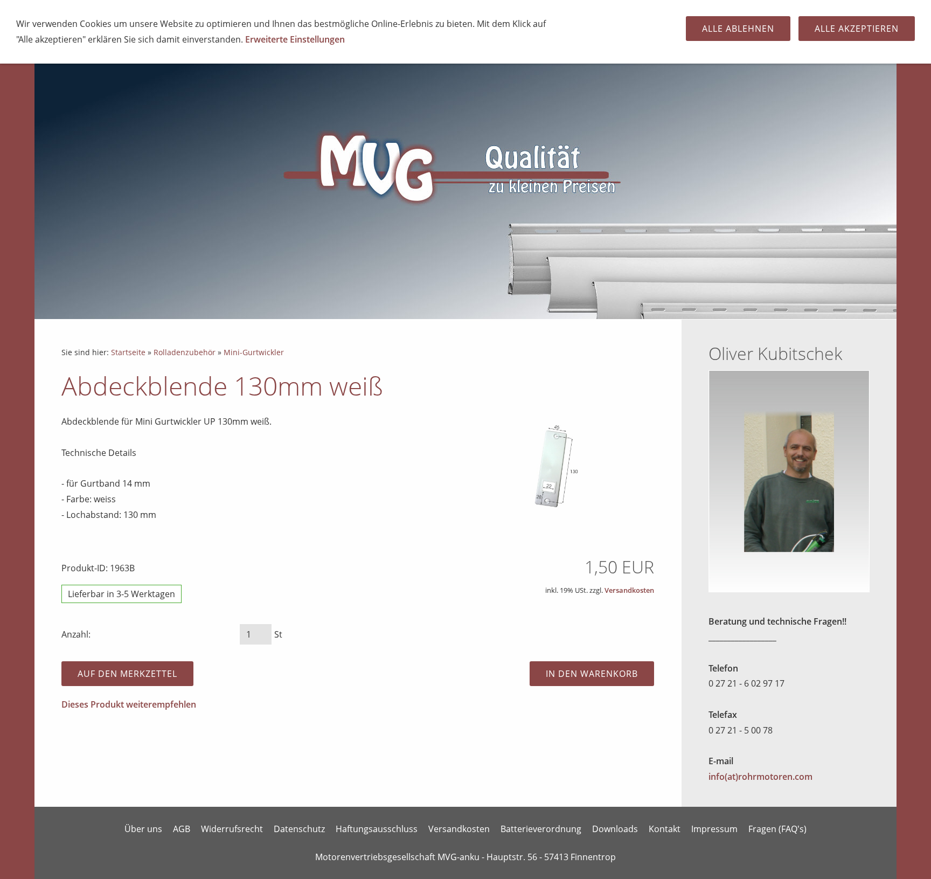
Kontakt (664, 829)
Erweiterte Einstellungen (295, 39)
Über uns (143, 829)
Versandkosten (629, 590)
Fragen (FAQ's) (777, 829)
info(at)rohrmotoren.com (760, 777)
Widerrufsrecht (232, 829)
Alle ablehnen (738, 28)
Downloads (615, 829)
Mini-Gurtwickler (254, 352)
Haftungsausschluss (377, 829)
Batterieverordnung (541, 829)
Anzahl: (76, 634)
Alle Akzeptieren (857, 28)
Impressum (714, 829)
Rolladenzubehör (185, 352)
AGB (181, 829)
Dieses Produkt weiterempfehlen (128, 704)
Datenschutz (299, 829)
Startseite (128, 352)
